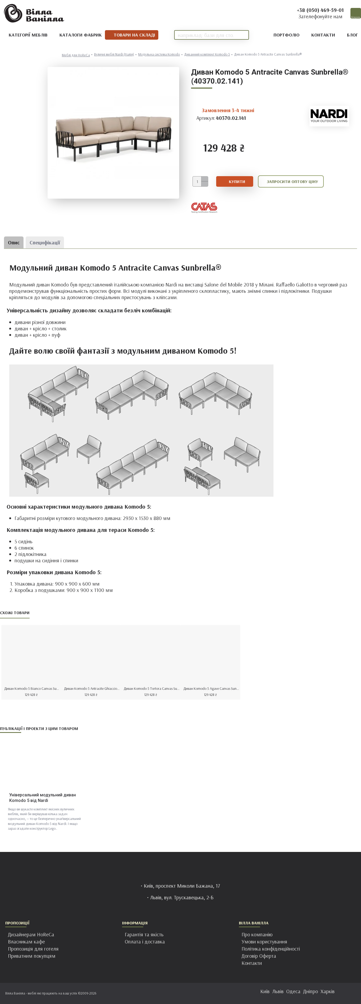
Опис (14, 242)
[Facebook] (165, 993)
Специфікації (45, 242)
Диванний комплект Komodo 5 (207, 54)
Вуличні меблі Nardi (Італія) (114, 54)
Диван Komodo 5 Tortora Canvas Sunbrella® (152, 688)
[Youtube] (196, 993)
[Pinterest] (186, 993)
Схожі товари (15, 612)
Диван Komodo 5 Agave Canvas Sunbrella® (211, 688)
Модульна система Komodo (159, 54)
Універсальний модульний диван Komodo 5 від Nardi (42, 797)
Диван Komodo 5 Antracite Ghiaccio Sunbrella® (92, 688)
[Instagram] (175, 993)
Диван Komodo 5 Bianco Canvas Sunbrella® (32, 688)
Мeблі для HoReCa (76, 55)
